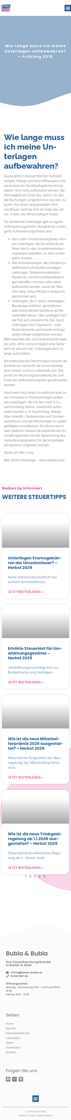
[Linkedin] (21, 1079)
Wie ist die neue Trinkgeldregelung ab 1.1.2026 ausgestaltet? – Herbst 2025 (35, 838)
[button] (67, 8)
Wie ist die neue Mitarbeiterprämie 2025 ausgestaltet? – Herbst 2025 (35, 743)
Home (10, 1023)
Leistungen (13, 1038)
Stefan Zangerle (45, 1115)
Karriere (11, 1028)
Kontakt (11, 1052)
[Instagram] (14, 1079)
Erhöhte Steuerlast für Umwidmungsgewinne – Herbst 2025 (35, 653)
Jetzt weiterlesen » (25, 592)
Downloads (13, 1047)
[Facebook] (8, 1079)
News (9, 1042)
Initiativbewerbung (18, 1033)
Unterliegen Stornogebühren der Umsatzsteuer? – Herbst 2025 (35, 562)
